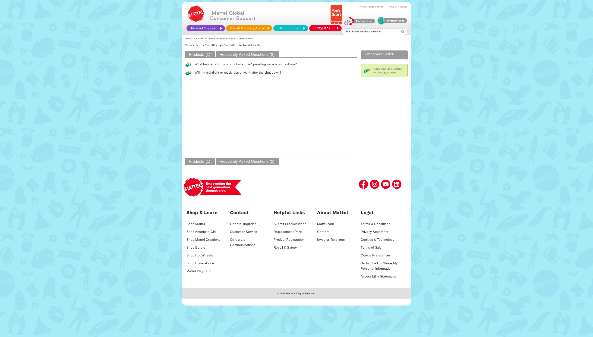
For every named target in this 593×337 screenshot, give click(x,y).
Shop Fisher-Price (200, 263)
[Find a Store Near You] (398, 6)
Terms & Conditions (375, 224)
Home (189, 38)
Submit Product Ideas (290, 224)
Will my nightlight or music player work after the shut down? (238, 72)
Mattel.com (325, 224)
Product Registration (289, 239)
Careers (323, 232)
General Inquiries (243, 224)
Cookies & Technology (377, 239)
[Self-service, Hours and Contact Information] (359, 24)
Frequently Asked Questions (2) (247, 54)
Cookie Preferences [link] (376, 255)
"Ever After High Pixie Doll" (222, 38)
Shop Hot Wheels (199, 255)
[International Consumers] (391, 24)
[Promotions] (290, 28)
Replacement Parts (288, 232)
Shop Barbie (195, 247)
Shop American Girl (201, 232)
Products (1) (199, 54)
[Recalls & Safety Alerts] (249, 28)
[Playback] (326, 28)
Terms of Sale (371, 247)
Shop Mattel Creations (203, 239)
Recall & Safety (285, 247)
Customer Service (243, 232)
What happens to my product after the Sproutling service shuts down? (246, 64)
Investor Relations (331, 239)
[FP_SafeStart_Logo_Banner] (337, 24)
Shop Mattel (195, 224)
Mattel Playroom (198, 271)
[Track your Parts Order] (371, 6)
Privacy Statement (374, 232)
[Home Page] (196, 21)
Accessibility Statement (378, 276)
